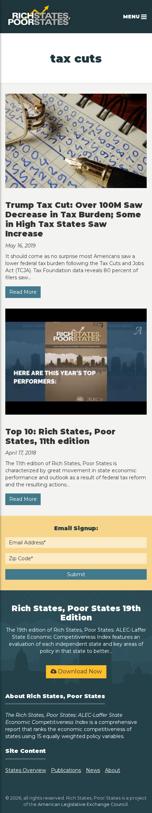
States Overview (25, 770)
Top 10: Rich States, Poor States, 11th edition (60, 436)
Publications (66, 770)
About (112, 770)
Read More (23, 292)
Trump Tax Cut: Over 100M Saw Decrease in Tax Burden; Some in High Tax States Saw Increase (73, 219)
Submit (76, 574)
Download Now (79, 671)
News (93, 770)
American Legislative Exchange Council (83, 804)
